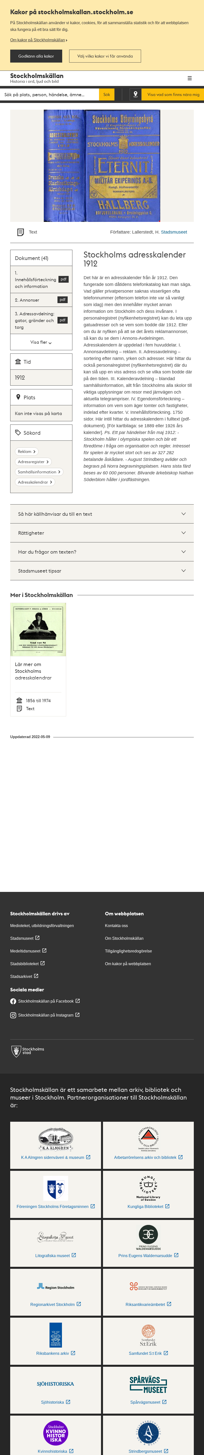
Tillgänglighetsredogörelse (128, 951)
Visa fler (38, 342)
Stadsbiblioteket (24, 964)
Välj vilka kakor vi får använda (105, 56)
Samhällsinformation (37, 471)
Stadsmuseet (174, 232)
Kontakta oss (116, 926)
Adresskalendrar (33, 482)
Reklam (24, 451)
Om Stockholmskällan (124, 938)
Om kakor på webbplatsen (128, 964)
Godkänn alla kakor (36, 56)
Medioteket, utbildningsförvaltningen (42, 926)
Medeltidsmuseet (25, 951)
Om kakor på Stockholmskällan (37, 40)
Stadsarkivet (21, 976)
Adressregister (31, 461)
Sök (106, 94)
